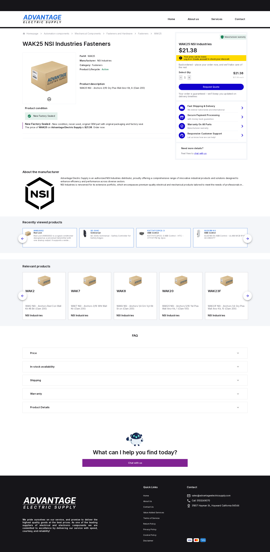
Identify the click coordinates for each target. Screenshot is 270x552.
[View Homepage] (42, 19)
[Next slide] (247, 238)
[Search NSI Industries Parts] (39, 209)
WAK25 (158, 33)
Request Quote (211, 86)
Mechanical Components (88, 33)
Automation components (56, 33)
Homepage (32, 33)
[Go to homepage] (60, 503)
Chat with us (135, 462)
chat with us (200, 153)
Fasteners (143, 33)
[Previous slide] (22, 238)
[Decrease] (180, 77)
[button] (211, 107)
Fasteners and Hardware (119, 33)
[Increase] (189, 77)
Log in (187, 59)
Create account (200, 59)
